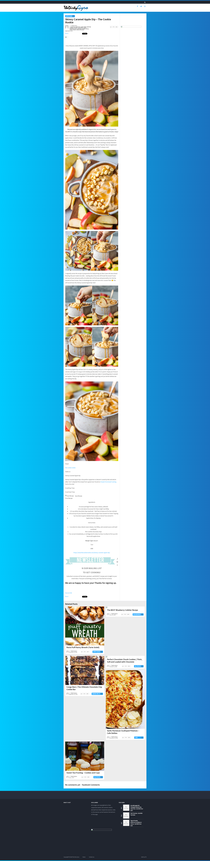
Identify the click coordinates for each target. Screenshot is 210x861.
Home (84, 857)
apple (82, 26)
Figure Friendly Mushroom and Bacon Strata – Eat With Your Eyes (136, 823)
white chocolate (80, 29)
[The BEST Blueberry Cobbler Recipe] (106, 607)
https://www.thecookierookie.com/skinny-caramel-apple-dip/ (92, 553)
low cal (76, 28)
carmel (84, 27)
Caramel (71, 27)
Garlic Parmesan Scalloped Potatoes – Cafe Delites (123, 731)
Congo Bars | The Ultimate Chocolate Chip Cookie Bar (84, 688)
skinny (87, 28)
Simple (83, 28)
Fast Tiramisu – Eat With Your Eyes (136, 814)
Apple (85, 26)
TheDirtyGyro (74, 25)
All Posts (138, 666)
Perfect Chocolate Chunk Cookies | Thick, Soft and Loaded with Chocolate (124, 660)
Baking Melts (96, 694)
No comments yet (72, 785)
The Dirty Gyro (75, 857)
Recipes (80, 28)
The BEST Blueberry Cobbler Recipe (122, 610)
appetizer (69, 16)
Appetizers (78, 26)
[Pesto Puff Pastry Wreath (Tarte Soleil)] (84, 625)
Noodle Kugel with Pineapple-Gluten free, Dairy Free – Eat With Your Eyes (136, 808)
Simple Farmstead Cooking (108, 482)
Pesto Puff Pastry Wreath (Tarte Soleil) (82, 647)
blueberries (137, 614)
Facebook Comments (91, 785)
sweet (71, 29)
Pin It (66, 33)
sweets (74, 29)
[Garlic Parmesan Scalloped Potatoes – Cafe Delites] (125, 699)
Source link (68, 593)
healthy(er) (72, 28)
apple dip (89, 26)
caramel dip (80, 27)
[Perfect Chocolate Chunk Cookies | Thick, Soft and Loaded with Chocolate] (106, 656)
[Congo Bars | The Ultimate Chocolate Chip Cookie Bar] (84, 670)
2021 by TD (143, 857)
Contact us (91, 857)
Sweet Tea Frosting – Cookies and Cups (83, 772)
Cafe (136, 737)
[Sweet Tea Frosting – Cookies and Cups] (84, 756)
